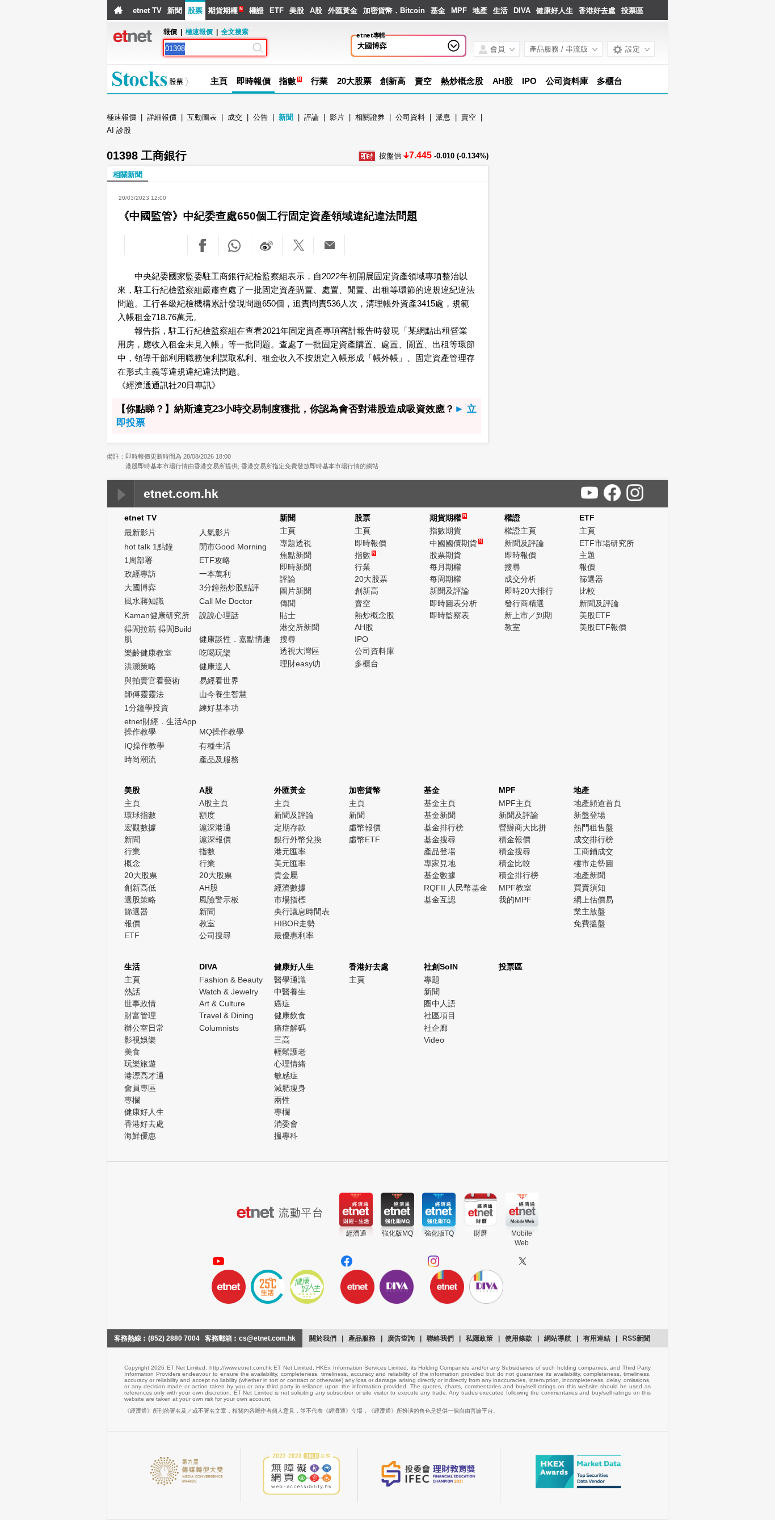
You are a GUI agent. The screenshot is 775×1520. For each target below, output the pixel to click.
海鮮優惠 (140, 1135)
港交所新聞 (299, 627)
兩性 (282, 1100)
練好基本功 (219, 707)
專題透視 (295, 543)
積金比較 (514, 863)
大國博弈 (372, 45)
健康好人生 (554, 10)
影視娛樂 (140, 1039)
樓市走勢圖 (593, 863)
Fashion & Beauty (231, 979)
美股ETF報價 (602, 627)
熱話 (132, 991)
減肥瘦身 (290, 1088)
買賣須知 (589, 887)
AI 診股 (119, 130)
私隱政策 (479, 1338)
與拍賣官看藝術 (152, 680)
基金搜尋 (440, 839)
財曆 (480, 1233)
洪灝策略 (140, 666)
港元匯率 (290, 851)
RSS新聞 (636, 1338)
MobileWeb (521, 1238)
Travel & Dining (226, 1015)
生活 (500, 10)
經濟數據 (290, 887)
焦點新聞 (295, 555)
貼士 (288, 615)
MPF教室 (515, 887)
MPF (459, 10)
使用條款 (518, 1338)
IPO (529, 81)
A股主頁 (213, 803)
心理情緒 (290, 1063)
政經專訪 (140, 573)
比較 (587, 590)
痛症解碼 (290, 1027)
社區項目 (440, 1015)
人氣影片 (215, 532)
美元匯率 (290, 863)
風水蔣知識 (144, 601)
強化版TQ (439, 1233)
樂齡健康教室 (148, 652)
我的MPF (515, 899)
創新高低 (140, 887)
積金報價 (514, 839)
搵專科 (286, 1135)
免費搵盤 (589, 923)
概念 (132, 863)
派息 (443, 117)
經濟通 (356, 1233)
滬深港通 (215, 827)
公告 (260, 117)
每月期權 (445, 567)
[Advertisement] (582, 199)
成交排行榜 (593, 839)
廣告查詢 (401, 1338)
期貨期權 (223, 10)
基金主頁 (440, 803)
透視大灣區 (299, 651)
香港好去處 (597, 10)
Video (434, 1039)
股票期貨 (445, 555)
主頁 (219, 81)
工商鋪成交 (593, 851)
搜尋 (288, 639)
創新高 (393, 81)
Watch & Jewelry (228, 991)
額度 (207, 815)
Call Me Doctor (225, 601)
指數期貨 (445, 530)
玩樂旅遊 (140, 1063)
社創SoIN (441, 966)
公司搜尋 (215, 935)
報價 (587, 567)
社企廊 (436, 1027)
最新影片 (140, 532)
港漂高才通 (144, 1075)
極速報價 (199, 32)
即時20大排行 (528, 590)
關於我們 (322, 1338)
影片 (337, 117)
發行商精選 (524, 603)
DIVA (521, 10)
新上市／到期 (528, 615)
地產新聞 (589, 875)
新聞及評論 (449, 590)
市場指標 (290, 899)
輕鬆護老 (290, 1051)
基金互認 (440, 899)
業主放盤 (589, 911)
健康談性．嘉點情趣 (235, 639)
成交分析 (520, 578)
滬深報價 (215, 839)
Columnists (219, 1027)
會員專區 (140, 1088)
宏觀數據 (140, 827)
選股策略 (140, 899)
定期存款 (290, 827)
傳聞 (288, 603)
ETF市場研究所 (606, 543)
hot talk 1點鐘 (148, 546)
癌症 (282, 1003)
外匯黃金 (342, 10)
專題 (432, 979)
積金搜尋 (514, 851)
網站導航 (557, 1338)
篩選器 (591, 578)
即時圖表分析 (453, 603)
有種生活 (215, 745)
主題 (587, 555)
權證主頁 (520, 530)
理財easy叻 (300, 663)
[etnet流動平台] (280, 1212)
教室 (512, 627)
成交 (235, 117)
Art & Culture (222, 1003)
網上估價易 (593, 899)
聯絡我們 (440, 1338)
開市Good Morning (233, 546)
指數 (287, 81)
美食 (132, 1051)
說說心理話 (219, 615)
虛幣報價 (365, 827)
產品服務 (362, 1338)
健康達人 (215, 666)
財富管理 (140, 1015)
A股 (316, 10)
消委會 (286, 1123)
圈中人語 (440, 1003)
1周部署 (138, 560)
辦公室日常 (144, 1027)
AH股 (502, 81)
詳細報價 (161, 117)
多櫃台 (609, 81)
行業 (319, 81)
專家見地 (440, 863)
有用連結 (596, 1338)
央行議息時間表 (302, 911)
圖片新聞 (295, 590)
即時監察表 (449, 615)
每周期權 (445, 578)
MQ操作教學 (221, 731)
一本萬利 (215, 573)
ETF (276, 10)
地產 (480, 10)
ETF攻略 (214, 560)
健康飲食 (290, 1015)
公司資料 (410, 117)
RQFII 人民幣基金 (455, 887)
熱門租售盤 (593, 827)
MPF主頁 (515, 803)
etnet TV (147, 10)
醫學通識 (290, 979)
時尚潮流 (140, 759)
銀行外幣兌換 (298, 839)
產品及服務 (219, 759)
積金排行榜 (518, 875)
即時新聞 (295, 567)
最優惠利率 (294, 935)
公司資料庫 (567, 81)
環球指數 (140, 815)
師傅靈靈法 (144, 694)
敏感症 (286, 1075)
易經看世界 (219, 680)
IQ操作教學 (144, 745)
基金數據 (440, 875)
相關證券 (370, 117)
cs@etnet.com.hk (267, 1338)
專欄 (132, 1100)
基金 (438, 10)
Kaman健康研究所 (156, 615)
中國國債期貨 (455, 543)
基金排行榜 (444, 827)
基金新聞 (440, 815)
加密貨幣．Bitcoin (394, 10)
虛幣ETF (364, 839)
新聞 (174, 10)
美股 (296, 10)
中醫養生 (290, 991)
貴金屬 (286, 875)
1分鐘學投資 (146, 707)
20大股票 (354, 81)
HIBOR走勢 (294, 923)
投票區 (632, 10)
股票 (195, 10)
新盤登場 (589, 815)
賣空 (423, 81)
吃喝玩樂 (215, 652)
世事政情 (140, 1003)
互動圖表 (202, 117)
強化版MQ (397, 1233)
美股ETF (594, 615)
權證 (256, 10)
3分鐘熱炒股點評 (229, 587)
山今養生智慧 (223, 694)
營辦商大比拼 (522, 827)
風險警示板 (219, 899)
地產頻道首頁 (597, 803)
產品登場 (440, 851)
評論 (311, 117)
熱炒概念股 (462, 81)
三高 (282, 1039)
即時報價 (254, 81)
